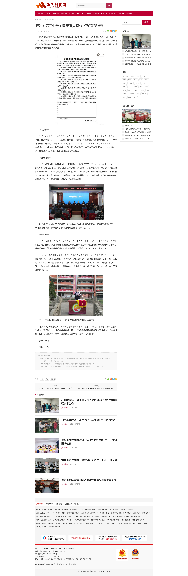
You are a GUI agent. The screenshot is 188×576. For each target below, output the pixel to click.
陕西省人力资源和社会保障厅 (121, 513)
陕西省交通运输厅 (73, 513)
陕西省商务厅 (114, 509)
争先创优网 (81, 571)
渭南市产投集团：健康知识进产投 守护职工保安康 (89, 460)
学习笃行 (48, 13)
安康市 (130, 83)
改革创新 (56, 13)
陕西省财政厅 (104, 513)
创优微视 (129, 13)
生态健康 (72, 13)
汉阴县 (136, 90)
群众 (124, 97)
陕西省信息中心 (41, 523)
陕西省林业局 (103, 509)
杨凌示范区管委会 (54, 527)
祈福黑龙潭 (128, 126)
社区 (138, 94)
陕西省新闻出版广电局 (63, 516)
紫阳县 (144, 94)
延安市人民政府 (117, 523)
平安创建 (88, 13)
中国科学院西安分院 (98, 520)
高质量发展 (120, 13)
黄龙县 (136, 97)
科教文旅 (80, 13)
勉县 (135, 80)
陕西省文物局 (77, 516)
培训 (146, 80)
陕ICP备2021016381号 (57, 551)
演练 (147, 90)
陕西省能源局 (135, 516)
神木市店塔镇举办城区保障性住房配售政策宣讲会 (88, 479)
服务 (129, 90)
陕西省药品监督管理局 (43, 520)
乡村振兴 (104, 13)
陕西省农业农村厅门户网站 (45, 513)
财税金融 (64, 13)
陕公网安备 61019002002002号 (46, 554)
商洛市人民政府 (129, 523)
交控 (138, 76)
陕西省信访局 (88, 516)
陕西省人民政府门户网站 (44, 509)
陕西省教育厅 (74, 509)
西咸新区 (70, 520)
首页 (44, 20)
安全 (124, 83)
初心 (47, 379)
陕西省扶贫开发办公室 (103, 516)
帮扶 (129, 87)
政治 (146, 87)
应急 (135, 87)
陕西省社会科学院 (113, 520)
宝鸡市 (137, 83)
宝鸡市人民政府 (104, 523)
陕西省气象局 (67, 523)
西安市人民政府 (79, 523)
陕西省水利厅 (60, 513)
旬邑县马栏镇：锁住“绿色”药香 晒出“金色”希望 (88, 420)
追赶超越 (112, 13)
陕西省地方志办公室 (82, 520)
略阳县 (132, 94)
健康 (124, 80)
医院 (140, 80)
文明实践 (96, 13)
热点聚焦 (40, 13)
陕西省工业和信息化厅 (89, 509)
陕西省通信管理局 (54, 523)
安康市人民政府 (142, 523)
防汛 (129, 97)
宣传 (143, 83)
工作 (124, 87)
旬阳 (124, 90)
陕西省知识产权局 (59, 520)
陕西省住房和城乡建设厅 (89, 513)
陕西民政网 (136, 513)
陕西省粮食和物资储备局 (121, 516)
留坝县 (125, 94)
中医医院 (125, 76)
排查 (140, 87)
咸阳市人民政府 (91, 523)
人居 (143, 76)
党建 (129, 80)
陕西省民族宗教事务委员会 (45, 516)
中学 (42, 379)
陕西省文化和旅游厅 (127, 509)
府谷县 (53, 379)
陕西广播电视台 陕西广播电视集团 (132, 520)
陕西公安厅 (146, 513)
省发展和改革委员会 (61, 509)
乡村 (132, 76)
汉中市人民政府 (41, 527)
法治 (142, 90)
